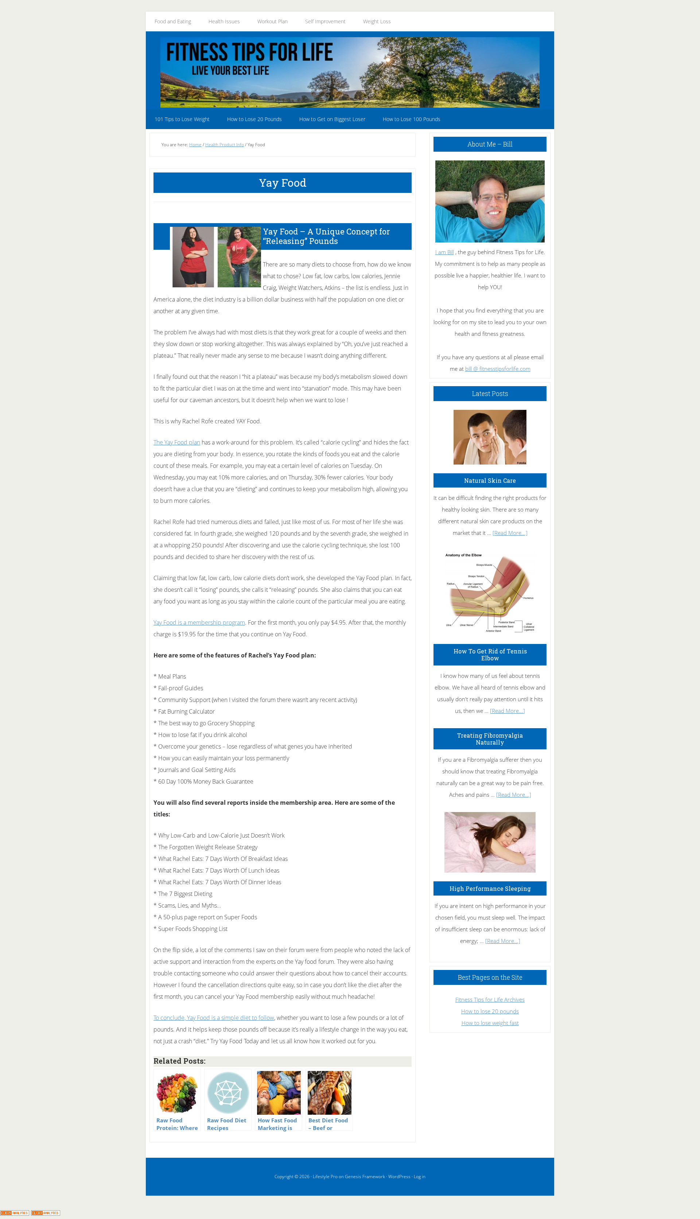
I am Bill (444, 252)
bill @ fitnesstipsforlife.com (497, 368)
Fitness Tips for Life (350, 72)
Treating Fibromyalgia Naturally (490, 738)
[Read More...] (510, 532)
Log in (419, 1176)
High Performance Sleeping (490, 888)
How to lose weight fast (490, 1022)
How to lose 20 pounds (490, 1011)
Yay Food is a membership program (199, 622)
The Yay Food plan (176, 442)
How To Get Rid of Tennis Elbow (490, 654)
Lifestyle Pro (325, 1176)
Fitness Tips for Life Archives (490, 999)
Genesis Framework (365, 1176)
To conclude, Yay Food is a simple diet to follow (213, 1018)
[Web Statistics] (45, 1213)
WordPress (399, 1176)
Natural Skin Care (490, 480)
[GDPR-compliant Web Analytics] (14, 1213)
